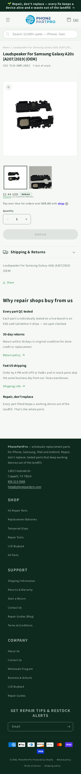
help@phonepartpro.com (24, 487)
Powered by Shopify (43, 759)
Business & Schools (20, 677)
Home (6, 47)
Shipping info (12, 386)
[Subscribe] (68, 726)
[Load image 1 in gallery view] (15, 177)
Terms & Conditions (20, 625)
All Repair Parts (18, 510)
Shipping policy (52, 765)
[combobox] (40, 34)
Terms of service (32, 765)
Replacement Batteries (22, 519)
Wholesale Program (20, 669)
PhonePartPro (25, 759)
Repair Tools (16, 537)
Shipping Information (21, 581)
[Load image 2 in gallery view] (40, 177)
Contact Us (15, 607)
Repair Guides (17, 695)
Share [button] (10, 282)
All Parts (13, 555)
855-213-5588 (16, 481)
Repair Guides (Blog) (21, 616)
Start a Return (17, 598)
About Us (14, 651)
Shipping (7, 196)
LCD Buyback (16, 546)
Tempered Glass (18, 528)
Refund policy (64, 759)
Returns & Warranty (20, 589)
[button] (8, 19)
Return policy (12, 355)
